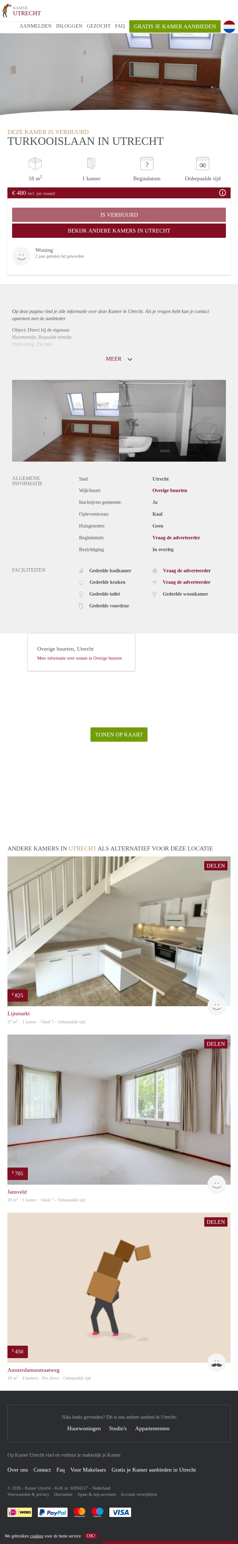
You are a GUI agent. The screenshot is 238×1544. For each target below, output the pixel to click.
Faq (60, 1470)
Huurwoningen (84, 1428)
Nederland (101, 1488)
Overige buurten (169, 490)
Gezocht (99, 26)
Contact (42, 1470)
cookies (36, 1536)
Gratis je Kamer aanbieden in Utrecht (154, 1470)
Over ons (17, 1470)
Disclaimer (63, 1494)
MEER (114, 359)
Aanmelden (36, 26)
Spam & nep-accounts (96, 1494)
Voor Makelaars (88, 1470)
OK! (90, 1535)
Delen (216, 866)
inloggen (69, 26)
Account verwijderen (139, 1494)
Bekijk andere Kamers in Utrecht (119, 231)
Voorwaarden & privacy (28, 1494)
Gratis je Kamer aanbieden (175, 26)
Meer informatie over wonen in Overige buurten (79, 658)
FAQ (120, 26)
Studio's (118, 1428)
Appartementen (152, 1428)
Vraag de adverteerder (176, 537)
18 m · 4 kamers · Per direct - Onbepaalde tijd (49, 1378)
